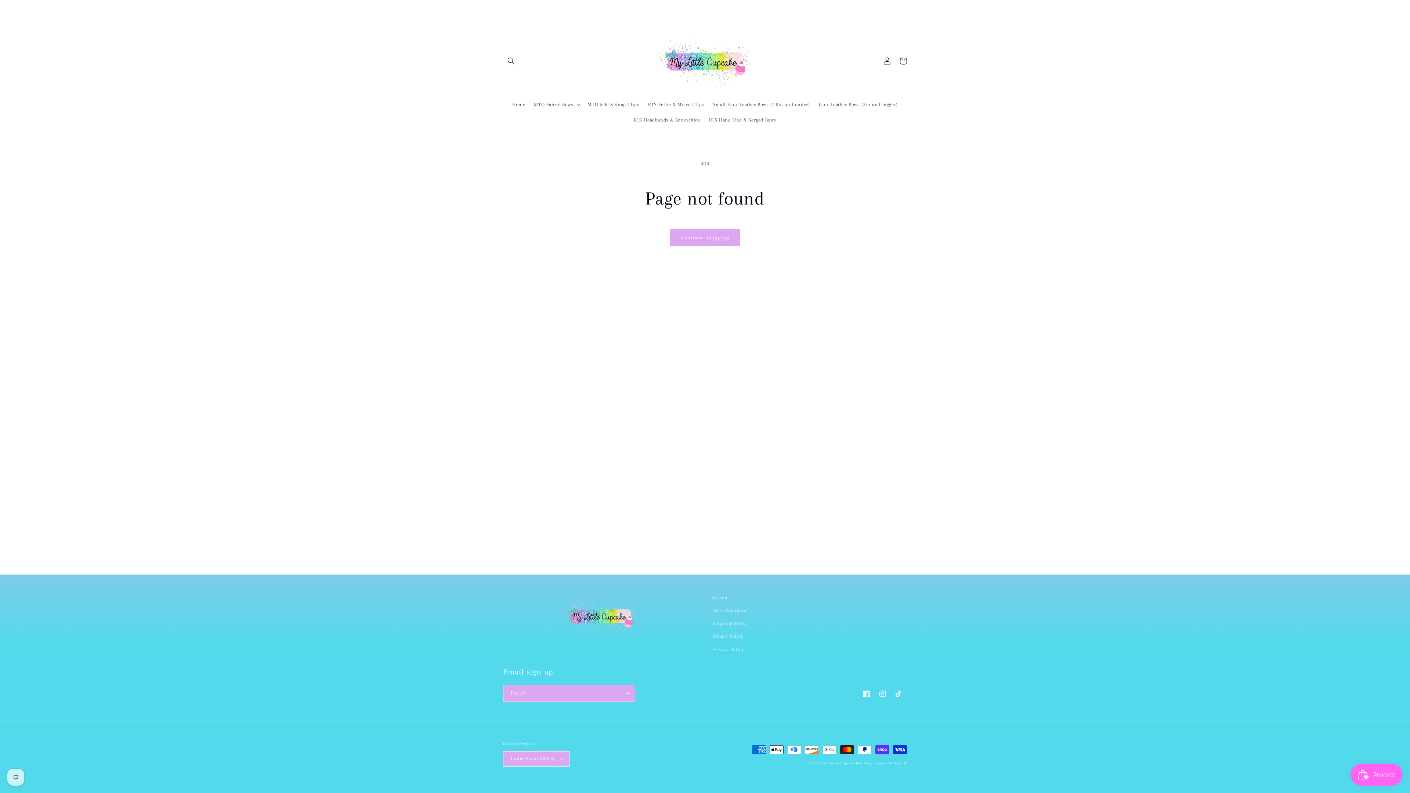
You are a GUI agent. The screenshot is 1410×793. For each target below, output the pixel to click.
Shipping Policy (730, 623)
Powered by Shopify (890, 763)
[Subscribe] (627, 693)
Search (719, 597)
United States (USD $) (533, 758)
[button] (511, 61)
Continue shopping (705, 237)
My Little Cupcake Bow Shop (847, 763)
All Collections (729, 610)
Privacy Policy (728, 649)
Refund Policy (728, 636)
